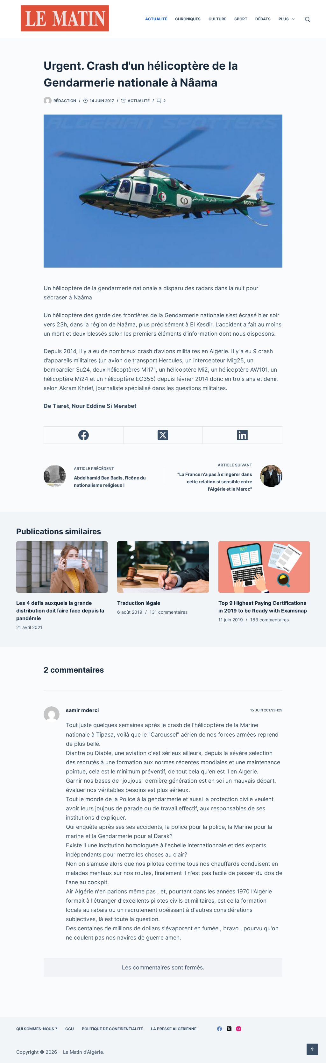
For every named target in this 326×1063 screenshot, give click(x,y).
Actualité (156, 19)
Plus (284, 19)
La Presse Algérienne (173, 1028)
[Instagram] (238, 1028)
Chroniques (188, 19)
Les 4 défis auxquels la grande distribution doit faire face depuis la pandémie (60, 610)
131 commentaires (169, 612)
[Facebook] (84, 435)
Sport (240, 19)
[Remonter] (312, 1049)
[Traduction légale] (163, 567)
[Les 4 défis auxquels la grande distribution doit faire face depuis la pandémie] (62, 567)
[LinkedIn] (242, 435)
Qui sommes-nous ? (36, 1028)
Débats (263, 19)
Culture (217, 19)
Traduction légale (138, 603)
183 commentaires (269, 619)
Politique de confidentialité (112, 1028)
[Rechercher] (307, 19)
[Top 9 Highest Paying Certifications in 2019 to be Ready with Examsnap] (264, 567)
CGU (69, 1028)
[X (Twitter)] (163, 435)
